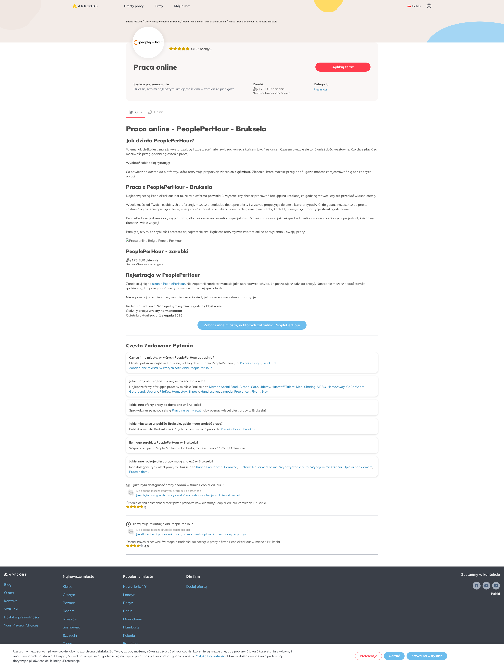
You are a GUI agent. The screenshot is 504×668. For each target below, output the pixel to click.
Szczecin (70, 635)
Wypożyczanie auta (294, 467)
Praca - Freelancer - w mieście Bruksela (204, 21)
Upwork (152, 391)
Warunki (11, 609)
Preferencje (368, 656)
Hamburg (131, 627)
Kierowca (230, 467)
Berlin (127, 611)
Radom (69, 611)
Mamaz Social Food (223, 387)
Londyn (129, 594)
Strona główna (134, 21)
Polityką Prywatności (210, 656)
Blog (7, 584)
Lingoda (227, 391)
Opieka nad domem (358, 467)
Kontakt (10, 601)
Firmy (159, 6)
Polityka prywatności (21, 617)
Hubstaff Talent (283, 387)
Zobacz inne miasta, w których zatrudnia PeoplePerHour (252, 325)
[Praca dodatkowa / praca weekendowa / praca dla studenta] (85, 6)
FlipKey (165, 391)
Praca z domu (139, 472)
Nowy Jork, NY (134, 586)
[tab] (135, 112)
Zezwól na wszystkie (426, 656)
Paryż (256, 363)
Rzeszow (70, 619)
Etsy (264, 391)
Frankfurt (269, 363)
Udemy (265, 387)
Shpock (193, 391)
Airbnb (244, 387)
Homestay (179, 391)
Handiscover (210, 391)
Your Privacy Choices (21, 625)
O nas (9, 592)
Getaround (137, 391)
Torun (67, 643)
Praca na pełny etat (187, 410)
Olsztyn (69, 594)
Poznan (69, 603)
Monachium (132, 619)
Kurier (200, 467)
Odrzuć (394, 656)
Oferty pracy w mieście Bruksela (162, 21)
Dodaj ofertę (196, 586)
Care (254, 387)
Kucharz (245, 467)
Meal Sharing (306, 387)
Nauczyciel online (265, 467)
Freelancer (242, 391)
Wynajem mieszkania (326, 467)
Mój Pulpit (182, 6)
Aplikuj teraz (343, 67)
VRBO (321, 387)
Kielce (67, 586)
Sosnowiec (72, 627)
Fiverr (255, 391)
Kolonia (245, 363)
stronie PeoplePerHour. (169, 284)
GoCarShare (355, 387)
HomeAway (336, 387)
